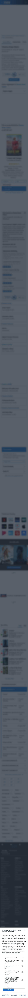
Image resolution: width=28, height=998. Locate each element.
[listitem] (14, 957)
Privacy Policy (22, 995)
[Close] (25, 930)
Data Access (14, 995)
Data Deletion (5, 995)
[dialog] (14, 963)
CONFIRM (8, 989)
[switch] (22, 961)
